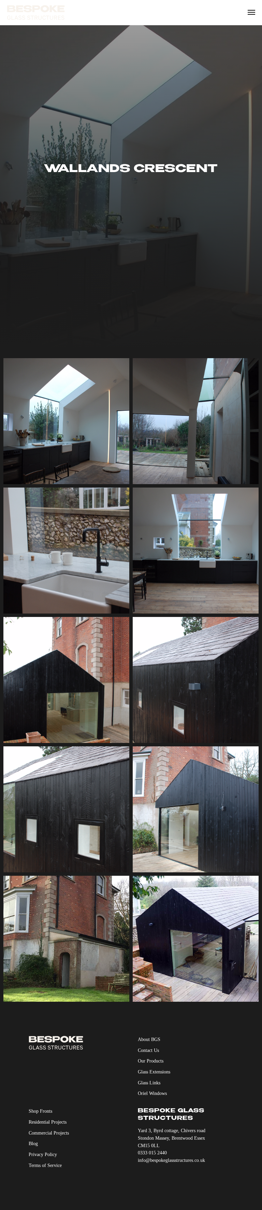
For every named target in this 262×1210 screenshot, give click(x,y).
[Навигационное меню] (251, 12)
